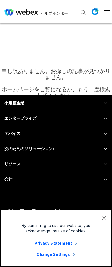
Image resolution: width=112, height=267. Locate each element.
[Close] (104, 218)
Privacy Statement (53, 243)
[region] (56, 238)
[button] (95, 12)
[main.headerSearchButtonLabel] (83, 11)
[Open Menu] (107, 12)
